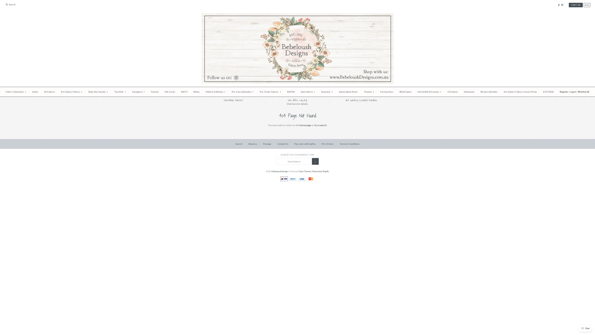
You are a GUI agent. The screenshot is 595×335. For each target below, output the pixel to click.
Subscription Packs (348, 92)
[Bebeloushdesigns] (297, 15)
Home (35, 92)
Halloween (469, 92)
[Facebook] (558, 5)
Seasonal (327, 92)
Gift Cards (170, 92)
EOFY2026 (548, 92)
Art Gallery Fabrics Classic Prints (520, 92)
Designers (138, 92)
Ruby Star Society (98, 92)
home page (305, 125)
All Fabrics (49, 92)
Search (239, 144)
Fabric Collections (16, 92)
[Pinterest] (562, 5)
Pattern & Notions (216, 92)
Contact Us (282, 144)
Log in (573, 92)
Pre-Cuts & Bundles (243, 92)
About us (252, 144)
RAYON (291, 92)
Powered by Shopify (320, 171)
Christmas (452, 92)
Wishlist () (583, 92)
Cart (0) (575, 5)
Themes (369, 92)
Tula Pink (120, 92)
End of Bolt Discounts (429, 92)
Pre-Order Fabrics (270, 92)
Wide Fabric (405, 92)
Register (564, 92)
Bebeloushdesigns (281, 171)
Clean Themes (304, 171)
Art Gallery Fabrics (71, 92)
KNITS (184, 92)
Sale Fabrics (308, 92)
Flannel (155, 92)
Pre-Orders (328, 144)
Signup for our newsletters (297, 155)
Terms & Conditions (350, 144)
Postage (267, 144)
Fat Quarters (386, 92)
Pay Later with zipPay (305, 144)
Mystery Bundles (489, 92)
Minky (197, 92)
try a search (320, 125)
